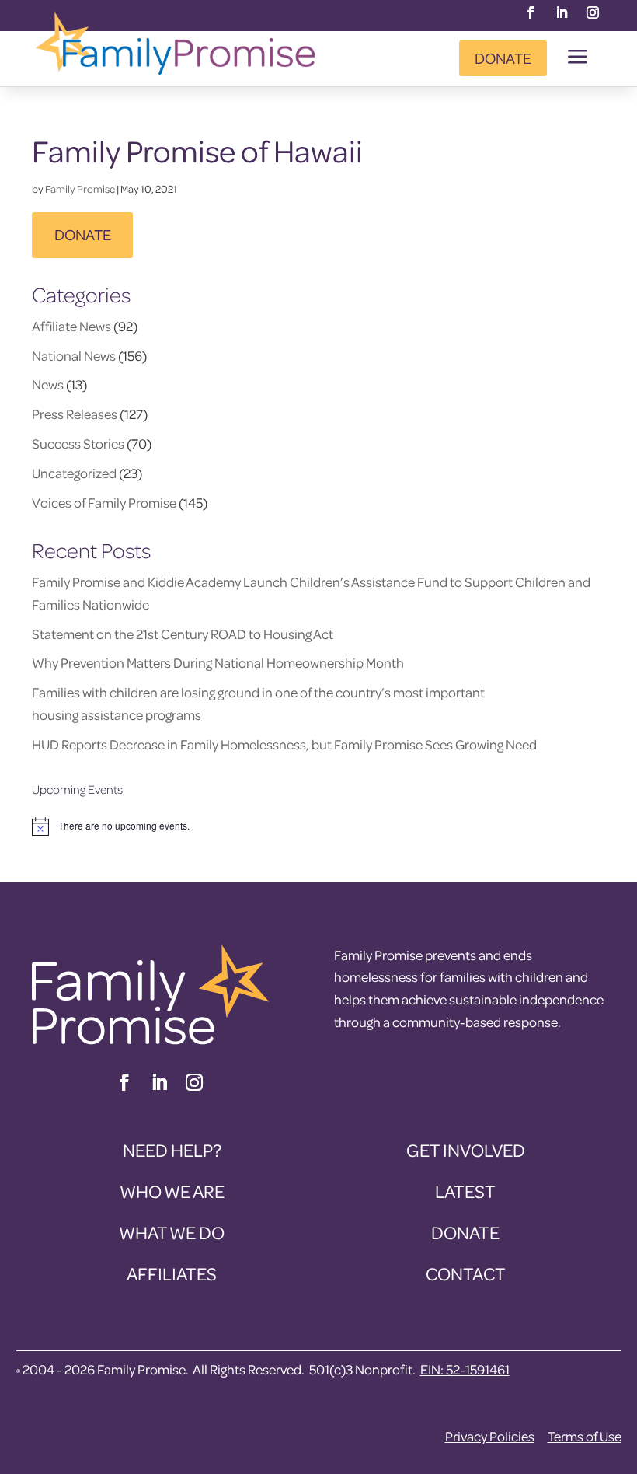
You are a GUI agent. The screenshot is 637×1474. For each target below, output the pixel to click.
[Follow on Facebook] (530, 12)
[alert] (318, 826)
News (48, 384)
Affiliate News (71, 326)
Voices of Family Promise (104, 502)
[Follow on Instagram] (592, 12)
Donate (503, 57)
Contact (466, 1274)
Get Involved (465, 1150)
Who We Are (172, 1191)
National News (74, 355)
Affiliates (172, 1274)
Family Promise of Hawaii (197, 151)
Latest (465, 1191)
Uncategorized (74, 473)
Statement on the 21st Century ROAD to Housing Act (182, 634)
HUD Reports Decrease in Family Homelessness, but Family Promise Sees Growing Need (285, 744)
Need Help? (172, 1150)
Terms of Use (584, 1436)
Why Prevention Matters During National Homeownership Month (218, 662)
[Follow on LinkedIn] (561, 12)
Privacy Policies (489, 1436)
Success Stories (78, 443)
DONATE (82, 234)
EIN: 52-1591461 (465, 1369)
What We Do (172, 1232)
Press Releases (74, 414)
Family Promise (80, 188)
